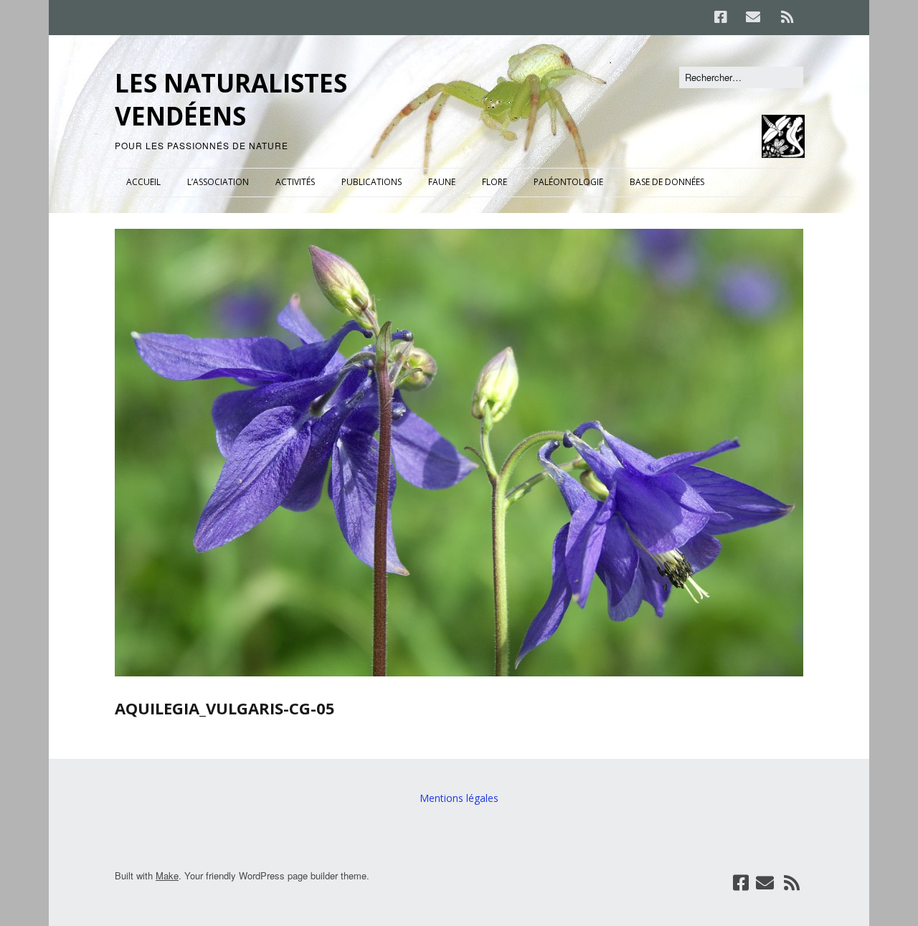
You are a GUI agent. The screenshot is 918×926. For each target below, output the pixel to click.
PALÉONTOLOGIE (568, 182)
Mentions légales (459, 798)
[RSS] (787, 17)
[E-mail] (753, 17)
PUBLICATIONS (371, 182)
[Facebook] (724, 17)
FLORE (494, 182)
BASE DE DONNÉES (667, 182)
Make (167, 875)
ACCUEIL (143, 182)
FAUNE (441, 182)
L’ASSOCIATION (218, 182)
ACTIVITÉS (295, 182)
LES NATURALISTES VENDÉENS (231, 99)
